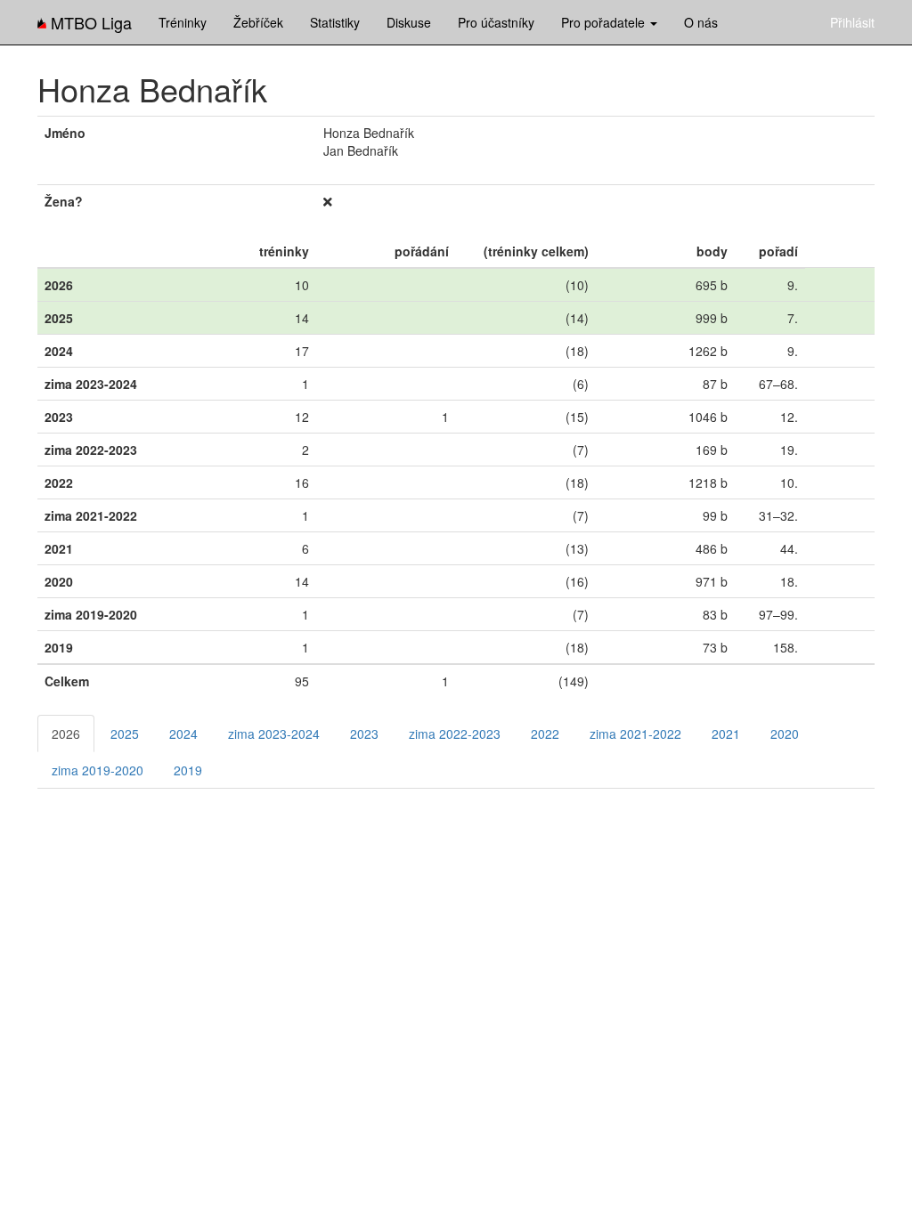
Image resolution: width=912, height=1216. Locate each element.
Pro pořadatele (604, 22)
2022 (545, 733)
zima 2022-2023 (455, 733)
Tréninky (183, 22)
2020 (784, 733)
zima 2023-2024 (274, 733)
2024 (183, 733)
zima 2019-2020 (97, 770)
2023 (364, 733)
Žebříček (258, 22)
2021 (726, 733)
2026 (66, 733)
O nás (701, 22)
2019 (188, 770)
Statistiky (335, 22)
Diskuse (409, 22)
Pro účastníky (496, 22)
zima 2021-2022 (635, 733)
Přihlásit (852, 22)
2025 (124, 733)
